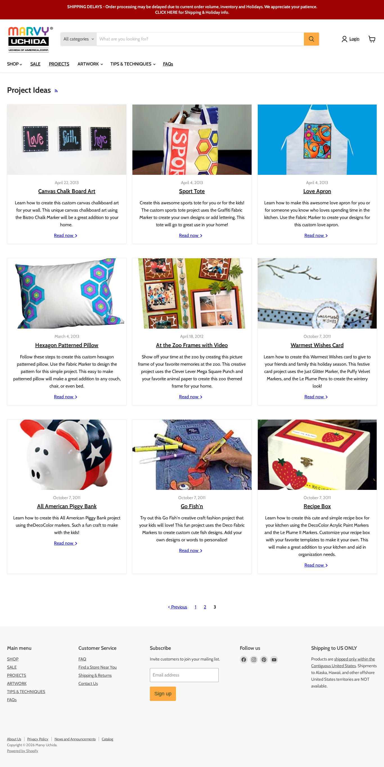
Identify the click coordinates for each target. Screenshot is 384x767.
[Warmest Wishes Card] (317, 293)
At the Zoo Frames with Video (192, 345)
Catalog (107, 739)
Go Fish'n (192, 506)
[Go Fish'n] (191, 455)
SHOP (13, 64)
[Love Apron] (317, 140)
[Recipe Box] (317, 455)
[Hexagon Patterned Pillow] (66, 293)
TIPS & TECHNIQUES (131, 64)
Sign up (162, 693)
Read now (64, 235)
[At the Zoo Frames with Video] (191, 293)
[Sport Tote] (191, 140)
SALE (35, 64)
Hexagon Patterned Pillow (66, 345)
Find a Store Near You (97, 667)
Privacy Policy (37, 739)
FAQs (168, 64)
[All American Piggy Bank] (66, 455)
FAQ (82, 659)
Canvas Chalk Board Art (66, 191)
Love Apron (317, 191)
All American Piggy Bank (67, 506)
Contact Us (88, 683)
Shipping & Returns (95, 675)
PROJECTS (59, 64)
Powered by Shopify (22, 750)
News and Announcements (75, 739)
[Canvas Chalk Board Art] (66, 140)
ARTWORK (89, 64)
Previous (178, 607)
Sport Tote (192, 191)
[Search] (311, 39)
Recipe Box (317, 506)
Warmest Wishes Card (317, 345)
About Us (14, 739)
